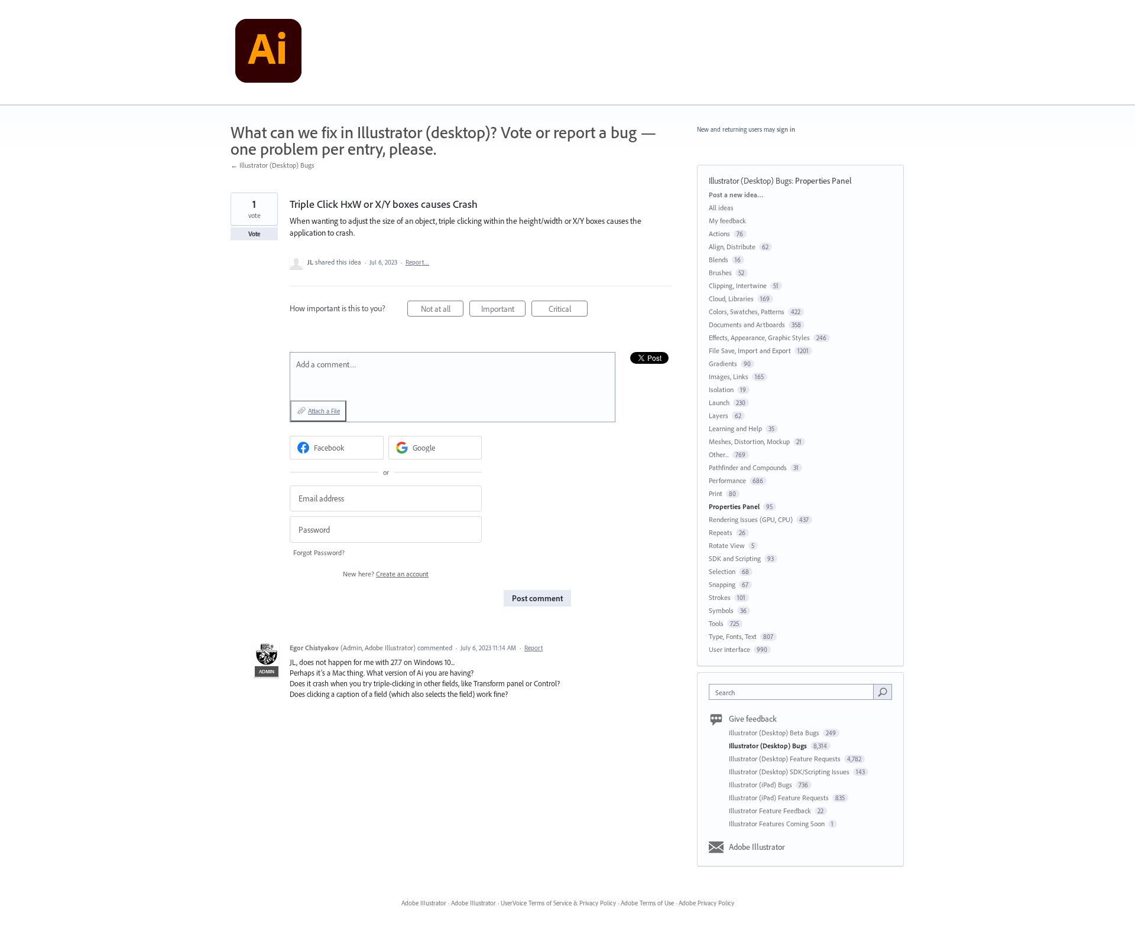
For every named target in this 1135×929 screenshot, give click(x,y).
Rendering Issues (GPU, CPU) (751, 519)
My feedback (727, 220)
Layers (718, 415)
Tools (716, 623)
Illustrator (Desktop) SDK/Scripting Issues (790, 771)
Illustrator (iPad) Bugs (761, 784)
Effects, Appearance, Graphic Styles (759, 337)
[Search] (882, 691)
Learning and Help (735, 428)
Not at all (442, 310)
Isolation (721, 389)
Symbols (721, 610)
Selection (722, 571)
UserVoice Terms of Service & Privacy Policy (558, 903)
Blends (718, 259)
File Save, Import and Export (750, 350)
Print (715, 493)
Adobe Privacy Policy (706, 903)
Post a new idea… (736, 194)
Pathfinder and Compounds (748, 467)
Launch (719, 402)
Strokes (720, 597)
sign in (786, 129)
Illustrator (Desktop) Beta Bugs (775, 732)
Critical (568, 310)
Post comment (537, 598)
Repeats (720, 532)
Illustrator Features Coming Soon (777, 823)
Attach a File (324, 411)
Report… (417, 262)
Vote (254, 234)
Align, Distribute (732, 246)
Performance (727, 480)
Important (503, 310)
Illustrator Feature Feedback (771, 810)
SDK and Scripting (735, 558)
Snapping (722, 584)
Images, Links (728, 376)
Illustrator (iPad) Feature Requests (780, 797)
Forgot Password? (319, 552)
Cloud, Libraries (731, 298)
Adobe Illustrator (757, 847)
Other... (719, 454)
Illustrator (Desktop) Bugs (750, 180)
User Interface (729, 649)
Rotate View (727, 545)
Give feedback (753, 718)
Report (533, 648)
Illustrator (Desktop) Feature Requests (785, 758)
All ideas (721, 207)
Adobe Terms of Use (647, 903)
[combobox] (794, 691)
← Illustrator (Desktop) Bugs (272, 165)
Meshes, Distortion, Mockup (749, 441)
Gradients (723, 363)
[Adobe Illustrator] (268, 52)
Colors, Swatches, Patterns (746, 311)
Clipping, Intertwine (738, 285)
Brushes (720, 272)
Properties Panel (823, 180)
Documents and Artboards (747, 324)
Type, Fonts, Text (733, 636)
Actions (719, 233)
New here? (386, 573)
